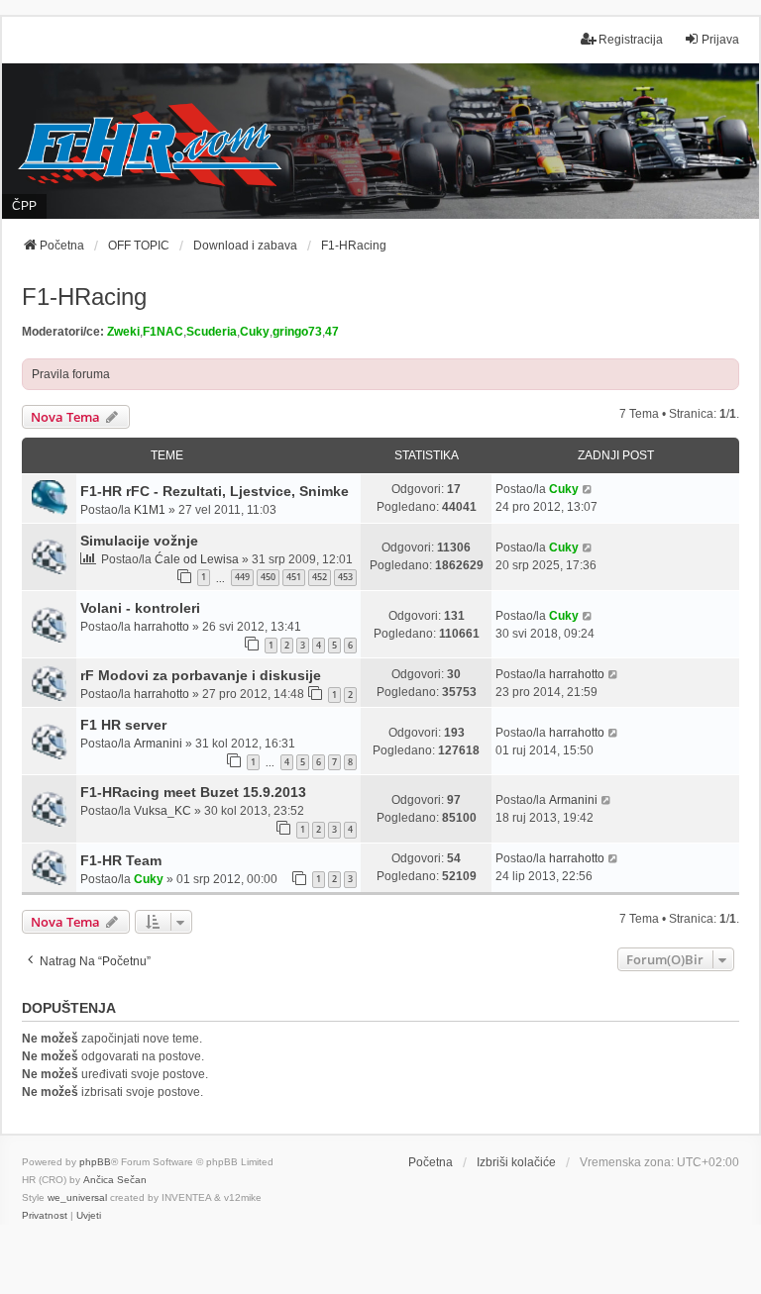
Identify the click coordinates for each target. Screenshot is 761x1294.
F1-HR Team (121, 860)
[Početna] (380, 140)
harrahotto (161, 627)
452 (319, 576)
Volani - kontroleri (140, 608)
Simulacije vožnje (139, 540)
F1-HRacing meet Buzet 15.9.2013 (193, 792)
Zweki (123, 332)
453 (345, 576)
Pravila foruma (71, 374)
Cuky (255, 332)
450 (268, 576)
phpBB (95, 1161)
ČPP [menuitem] (24, 206)
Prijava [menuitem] (720, 40)
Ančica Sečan (115, 1179)
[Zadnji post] (588, 489)
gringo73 (297, 332)
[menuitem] (44, 1216)
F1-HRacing (84, 296)
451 (293, 576)
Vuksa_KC (162, 811)
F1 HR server (123, 725)
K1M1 (149, 510)
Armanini (158, 743)
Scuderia (211, 332)
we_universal (77, 1197)
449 (242, 576)
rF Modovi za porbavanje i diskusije (200, 675)
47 (332, 332)
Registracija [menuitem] (630, 40)
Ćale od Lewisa (197, 559)
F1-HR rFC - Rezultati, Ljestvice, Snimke (214, 491)
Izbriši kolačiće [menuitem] (516, 1162)
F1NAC (163, 332)
